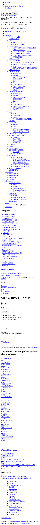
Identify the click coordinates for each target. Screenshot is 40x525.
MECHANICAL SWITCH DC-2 (12, 461)
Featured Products (15, 175)
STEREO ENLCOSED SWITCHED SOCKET (5, 410)
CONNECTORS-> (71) (10, 224)
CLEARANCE (14, 59)
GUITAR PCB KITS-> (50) (11, 229)
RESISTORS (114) (8, 251)
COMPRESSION (19, 77)
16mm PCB (17, 141)
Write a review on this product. (11, 275)
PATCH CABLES (19, 44)
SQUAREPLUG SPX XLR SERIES (25, 68)
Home (7, 2)
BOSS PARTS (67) (8, 216)
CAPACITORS (14, 46)
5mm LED (16, 128)
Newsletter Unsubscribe (21, 199)
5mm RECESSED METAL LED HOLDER (7, 438)
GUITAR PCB (14, 71)
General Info (13, 194)
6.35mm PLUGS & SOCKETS (23, 62)
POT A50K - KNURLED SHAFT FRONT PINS (17, 466)
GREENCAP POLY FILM (22, 51)
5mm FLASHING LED (21, 132)
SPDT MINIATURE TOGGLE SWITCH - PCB (6, 425)
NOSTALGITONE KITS (21, 106)
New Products (13, 174)
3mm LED (16, 126)
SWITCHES (13, 155)
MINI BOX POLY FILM (21, 53)
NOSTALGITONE (19, 86)
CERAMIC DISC (19, 50)
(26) (7, 234)
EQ (14, 81)
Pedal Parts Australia (19, 521)
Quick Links (9, 172)
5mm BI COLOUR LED (21, 130)
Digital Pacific (25, 523)
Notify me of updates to (16, 478)
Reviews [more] (7, 269)
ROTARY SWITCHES (21, 163)
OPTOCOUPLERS (15, 133)
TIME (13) (6, 236)
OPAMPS (16, 115)
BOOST (16, 75)
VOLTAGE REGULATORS (22, 119)
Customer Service (15, 183)
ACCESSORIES (14, 37)
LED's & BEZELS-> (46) (10, 242)
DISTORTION (18, 79)
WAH (15, 90)
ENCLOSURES (14, 70)
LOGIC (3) (6, 233)
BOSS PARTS (14, 39)
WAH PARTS (13, 170)
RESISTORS (13, 148)
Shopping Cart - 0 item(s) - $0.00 (15, 31)
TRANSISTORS (18, 153)
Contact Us (8, 207)
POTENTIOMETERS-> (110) (12, 245)
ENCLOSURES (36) (9, 225)
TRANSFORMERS (15, 168)
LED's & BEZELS (15, 123)
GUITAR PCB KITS (16, 92)
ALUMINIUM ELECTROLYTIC (24, 48)
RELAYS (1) (6, 249)
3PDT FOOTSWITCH (6, 396)
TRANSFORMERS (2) (9, 256)
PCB (14, 66)
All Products (13, 177)
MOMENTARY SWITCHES (23, 161)
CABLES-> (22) (7, 218)
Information (9, 181)
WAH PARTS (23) (8, 258)
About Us (16, 184)
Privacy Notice (18, 192)
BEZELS (16, 124)
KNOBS (12, 121)
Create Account (18, 188)
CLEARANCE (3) (8, 222)
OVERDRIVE (18, 88)
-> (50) (6, 231)
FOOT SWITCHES (19, 159)
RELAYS (12, 146)
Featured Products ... (8, 264)
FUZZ (15, 82)
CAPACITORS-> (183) (9, 220)
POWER (12, 144)
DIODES (16, 152)
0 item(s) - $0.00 (17, 6)
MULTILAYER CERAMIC (22, 55)
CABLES (12, 41)
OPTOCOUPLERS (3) (9, 244)
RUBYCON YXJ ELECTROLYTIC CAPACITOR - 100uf (7, 370)
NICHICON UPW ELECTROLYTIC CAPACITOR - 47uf (7, 386)
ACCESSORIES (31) (9, 214)
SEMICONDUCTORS (16, 150)
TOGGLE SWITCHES (21, 166)
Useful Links (13, 201)
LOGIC (15, 113)
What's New (13, 489)
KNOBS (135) (6, 240)
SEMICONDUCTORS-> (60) (12, 253)
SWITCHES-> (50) (8, 255)
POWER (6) (6, 247)
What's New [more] (9, 450)
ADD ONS (17, 73)
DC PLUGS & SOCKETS (22, 64)
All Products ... (6, 265)
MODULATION (18, 84)
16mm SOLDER (18, 143)
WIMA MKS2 (18, 57)
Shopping (8, 35)
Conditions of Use (15, 511)
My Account (13, 512)
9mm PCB (16, 139)
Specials (11, 179)
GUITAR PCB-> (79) (9, 227)
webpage (35, 347)
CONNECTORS (14, 61)
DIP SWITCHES (18, 157)
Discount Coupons (19, 197)
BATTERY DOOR (7, 456)
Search (7, 203)
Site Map (16, 195)
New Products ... (7, 262)
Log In (7, 4)
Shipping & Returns (19, 190)
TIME (15, 117)
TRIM (15, 137)
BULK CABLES (19, 42)
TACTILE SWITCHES (21, 164)
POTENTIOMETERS (16, 135)
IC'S (10, 112)
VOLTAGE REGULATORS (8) (13, 238)
